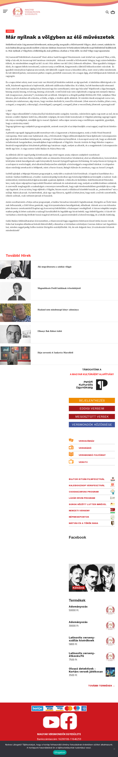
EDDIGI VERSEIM (92, 408)
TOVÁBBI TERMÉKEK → (101, 685)
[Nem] (114, 748)
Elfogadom (60, 752)
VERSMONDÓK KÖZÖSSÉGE (92, 424)
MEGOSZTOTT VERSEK (92, 416)
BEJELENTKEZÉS (92, 400)
